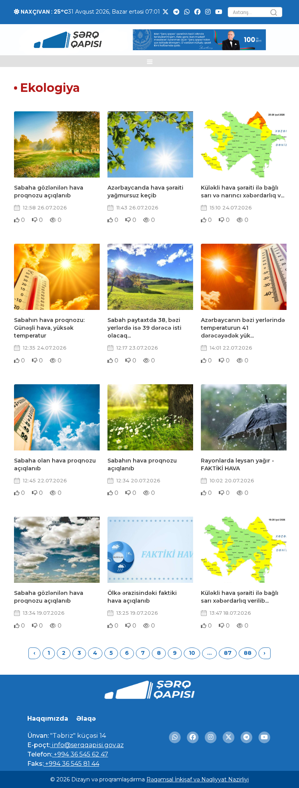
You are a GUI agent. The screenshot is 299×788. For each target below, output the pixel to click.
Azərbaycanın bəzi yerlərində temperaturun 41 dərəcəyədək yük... (243, 328)
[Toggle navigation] (149, 61)
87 (228, 652)
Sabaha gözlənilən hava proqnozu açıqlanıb (48, 191)
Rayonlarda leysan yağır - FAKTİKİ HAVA (237, 464)
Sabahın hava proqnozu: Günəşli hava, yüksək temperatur (49, 328)
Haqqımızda (47, 718)
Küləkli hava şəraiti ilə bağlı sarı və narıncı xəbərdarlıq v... (242, 191)
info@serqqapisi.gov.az (87, 745)
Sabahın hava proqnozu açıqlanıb (142, 464)
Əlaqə (86, 718)
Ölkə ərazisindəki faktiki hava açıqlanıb (142, 596)
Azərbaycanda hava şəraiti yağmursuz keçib (145, 191)
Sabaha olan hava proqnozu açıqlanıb (55, 464)
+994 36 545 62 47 (80, 754)
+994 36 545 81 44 (71, 763)
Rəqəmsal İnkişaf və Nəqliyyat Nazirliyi (197, 779)
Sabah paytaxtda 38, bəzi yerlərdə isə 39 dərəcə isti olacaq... (144, 328)
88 (248, 652)
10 (192, 652)
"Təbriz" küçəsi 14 (77, 735)
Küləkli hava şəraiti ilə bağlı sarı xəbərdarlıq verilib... (239, 596)
